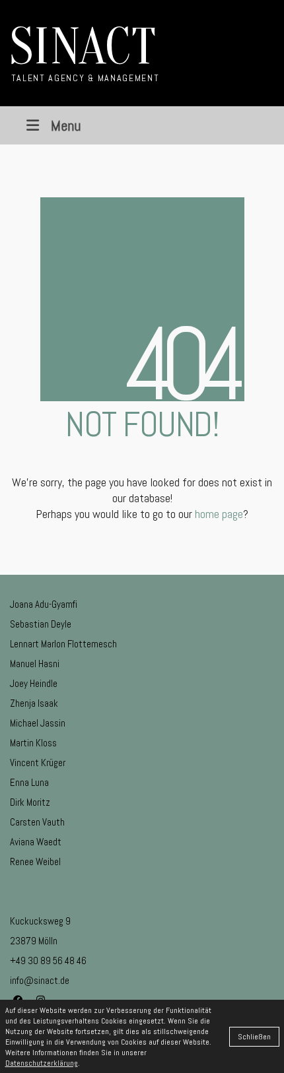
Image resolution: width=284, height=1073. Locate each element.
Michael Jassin (37, 723)
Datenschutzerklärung (41, 1063)
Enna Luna (29, 782)
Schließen (254, 1036)
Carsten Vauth (37, 822)
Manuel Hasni (34, 663)
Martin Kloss (33, 742)
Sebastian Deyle (40, 624)
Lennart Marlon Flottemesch (63, 643)
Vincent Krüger (37, 762)
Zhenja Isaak (34, 703)
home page (219, 513)
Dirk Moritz (30, 802)
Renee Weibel (35, 861)
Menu (66, 125)
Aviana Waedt (35, 841)
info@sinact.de (39, 980)
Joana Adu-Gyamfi (43, 604)
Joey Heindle (33, 683)
